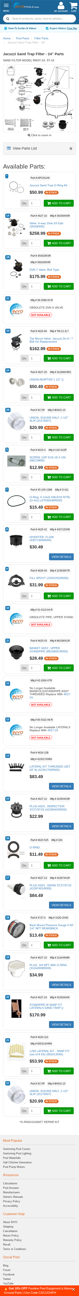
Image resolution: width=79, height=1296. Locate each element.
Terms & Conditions (14, 1249)
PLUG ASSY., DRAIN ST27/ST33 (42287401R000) (50, 887)
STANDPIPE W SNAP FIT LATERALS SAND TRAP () (46, 1006)
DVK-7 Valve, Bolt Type (44, 269)
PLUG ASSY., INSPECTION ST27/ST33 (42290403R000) (48, 808)
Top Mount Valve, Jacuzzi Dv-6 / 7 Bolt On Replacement (51, 340)
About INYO (10, 1222)
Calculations (10, 1183)
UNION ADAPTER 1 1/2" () (47, 379)
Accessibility (10, 1205)
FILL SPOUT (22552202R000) (49, 578)
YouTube (8, 1283)
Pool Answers (11, 1187)
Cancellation (10, 1231)
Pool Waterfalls (12, 1157)
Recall (6, 1244)
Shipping (8, 1226)
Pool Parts (22, 38)
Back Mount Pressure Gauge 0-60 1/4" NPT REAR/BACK (51, 926)
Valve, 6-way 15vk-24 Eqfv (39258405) (46, 225)
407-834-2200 (53, 28)
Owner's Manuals (13, 1196)
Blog (5, 1265)
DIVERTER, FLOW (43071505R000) (42, 538)
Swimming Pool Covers (16, 1148)
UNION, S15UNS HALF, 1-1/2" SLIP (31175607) (49, 419)
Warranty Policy (12, 1240)
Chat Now (31, 28)
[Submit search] (7, 18)
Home (7, 38)
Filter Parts (41, 38)
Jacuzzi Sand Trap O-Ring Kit (48, 185)
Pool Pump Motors (14, 1166)
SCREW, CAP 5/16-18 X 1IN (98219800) (48, 459)
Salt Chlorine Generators (17, 1162)
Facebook (9, 1274)
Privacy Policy (11, 1201)
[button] (74, 1289)
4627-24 (52, 730)
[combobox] (39, 18)
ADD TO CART (61, 203)
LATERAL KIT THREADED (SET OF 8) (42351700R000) (50, 768)
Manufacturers (11, 1192)
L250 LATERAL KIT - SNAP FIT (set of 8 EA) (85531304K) (50, 1052)
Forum (7, 1270)
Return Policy (11, 1235)
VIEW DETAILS (61, 556)
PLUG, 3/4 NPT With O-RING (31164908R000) (48, 966)
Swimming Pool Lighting (17, 1153)
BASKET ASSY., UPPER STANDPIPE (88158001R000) (49, 649)
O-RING (35, 847)
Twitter (7, 1279)
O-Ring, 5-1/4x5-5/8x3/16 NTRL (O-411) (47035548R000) (50, 498)
